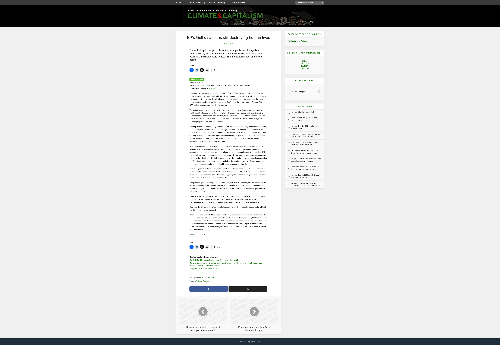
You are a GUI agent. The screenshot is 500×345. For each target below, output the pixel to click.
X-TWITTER (305, 68)
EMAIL (304, 61)
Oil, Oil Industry (207, 278)
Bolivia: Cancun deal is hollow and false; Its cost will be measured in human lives (225, 263)
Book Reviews (238, 3)
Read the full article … (198, 234)
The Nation (213, 88)
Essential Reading (217, 3)
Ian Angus (294, 150)
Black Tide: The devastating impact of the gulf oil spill (213, 260)
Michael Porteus (296, 183)
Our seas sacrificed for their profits (205, 266)
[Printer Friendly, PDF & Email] (196, 79)
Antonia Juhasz (202, 281)
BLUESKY (304, 66)
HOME (178, 3)
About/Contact (195, 3)
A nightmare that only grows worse (204, 269)
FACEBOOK (305, 64)
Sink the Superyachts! (306, 112)
